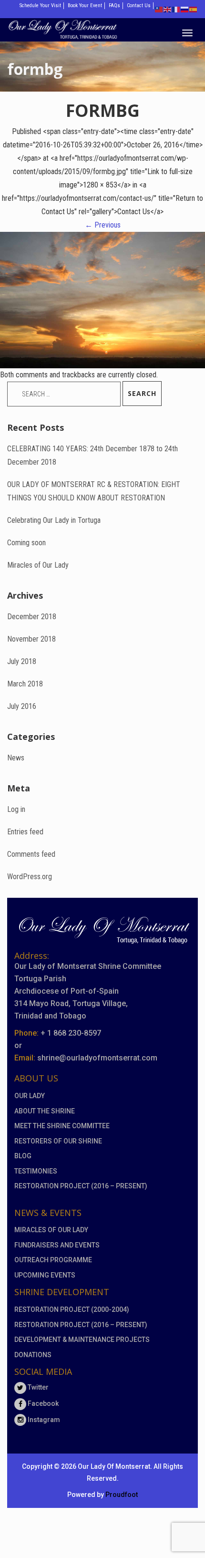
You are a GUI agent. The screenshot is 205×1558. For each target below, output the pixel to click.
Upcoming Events (44, 1275)
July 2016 (21, 706)
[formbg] (102, 299)
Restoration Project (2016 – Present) (80, 1186)
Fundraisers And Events (57, 1245)
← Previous (103, 224)
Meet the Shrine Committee (62, 1126)
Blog (22, 1156)
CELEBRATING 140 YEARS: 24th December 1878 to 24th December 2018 (92, 455)
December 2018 (31, 616)
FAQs (114, 5)
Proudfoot (121, 1494)
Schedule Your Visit (40, 5)
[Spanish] (193, 8)
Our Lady (29, 1096)
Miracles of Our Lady (38, 565)
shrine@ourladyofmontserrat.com (97, 1057)
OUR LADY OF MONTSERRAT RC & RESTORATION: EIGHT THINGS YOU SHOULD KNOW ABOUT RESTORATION (93, 491)
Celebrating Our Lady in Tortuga (54, 520)
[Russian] (185, 8)
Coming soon (26, 542)
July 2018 (21, 661)
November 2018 (31, 639)
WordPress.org (29, 876)
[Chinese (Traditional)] (159, 8)
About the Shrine (44, 1111)
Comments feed (31, 854)
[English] (168, 8)
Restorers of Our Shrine (58, 1141)
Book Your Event (85, 5)
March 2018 (25, 683)
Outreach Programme (53, 1260)
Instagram (43, 1419)
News (15, 757)
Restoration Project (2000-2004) (71, 1309)
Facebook (42, 1403)
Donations (32, 1355)
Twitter (37, 1387)
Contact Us (139, 5)
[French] (176, 8)
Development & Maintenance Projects (82, 1339)
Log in (16, 809)
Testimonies (35, 1171)
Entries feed (25, 831)
